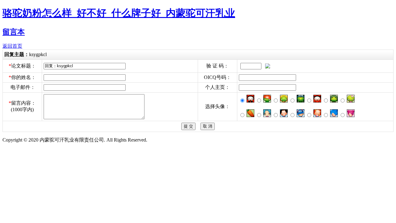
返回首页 (12, 46)
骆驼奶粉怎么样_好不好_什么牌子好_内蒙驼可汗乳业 (118, 13)
